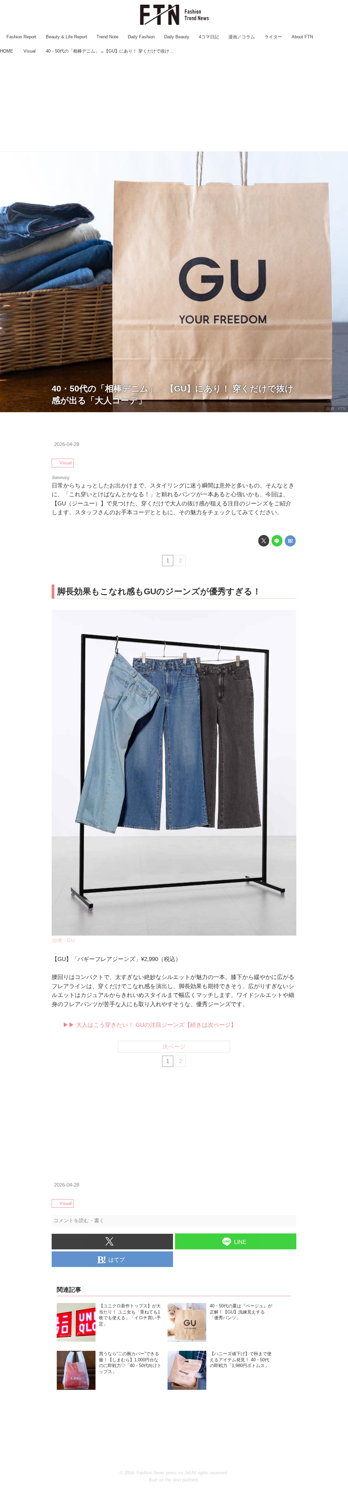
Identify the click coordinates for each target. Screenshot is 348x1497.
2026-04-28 (66, 444)
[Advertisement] (174, 103)
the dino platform (181, 1479)
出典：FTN (336, 408)
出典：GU (63, 940)
